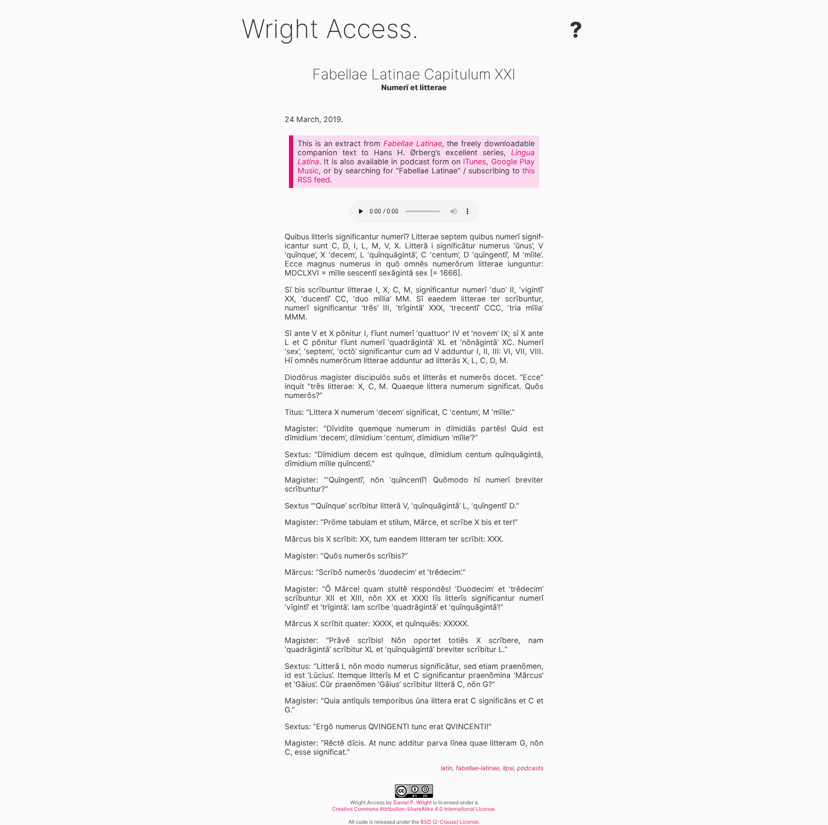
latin (446, 768)
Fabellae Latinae (412, 143)
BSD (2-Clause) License (449, 822)
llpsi (508, 768)
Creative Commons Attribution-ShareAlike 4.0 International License (413, 809)
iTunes (474, 161)
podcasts (530, 768)
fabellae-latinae (477, 768)
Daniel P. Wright (412, 802)
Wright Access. (330, 28)
